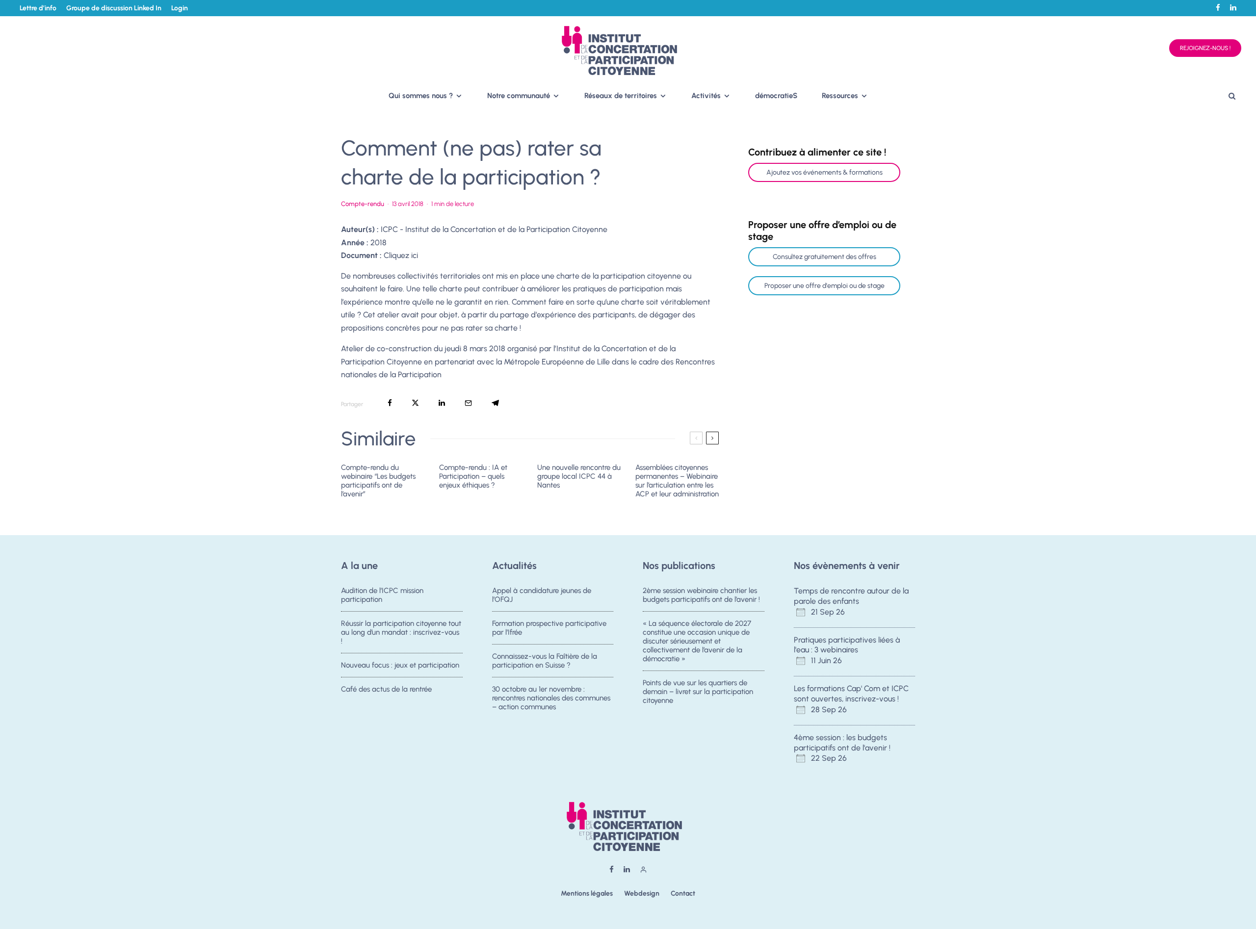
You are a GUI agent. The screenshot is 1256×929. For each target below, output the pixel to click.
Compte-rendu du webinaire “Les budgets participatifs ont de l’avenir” (378, 480)
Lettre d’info (38, 8)
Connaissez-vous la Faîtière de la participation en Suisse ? (544, 661)
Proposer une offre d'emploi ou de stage (824, 286)
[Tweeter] (415, 403)
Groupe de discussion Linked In (113, 8)
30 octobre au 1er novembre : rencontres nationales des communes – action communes (551, 698)
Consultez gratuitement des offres (824, 257)
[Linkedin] (1233, 7)
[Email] (468, 403)
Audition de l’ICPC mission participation (382, 595)
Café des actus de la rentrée (386, 689)
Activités (706, 95)
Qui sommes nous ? (421, 95)
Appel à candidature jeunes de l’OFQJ (541, 595)
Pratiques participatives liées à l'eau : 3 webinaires (847, 645)
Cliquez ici (401, 255)
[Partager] (390, 403)
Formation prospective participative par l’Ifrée (549, 628)
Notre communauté (518, 95)
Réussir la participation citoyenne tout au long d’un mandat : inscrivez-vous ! (401, 632)
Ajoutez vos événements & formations (824, 172)
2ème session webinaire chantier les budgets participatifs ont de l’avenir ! (701, 595)
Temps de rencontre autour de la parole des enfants (851, 596)
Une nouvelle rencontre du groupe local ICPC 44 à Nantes (579, 476)
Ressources (840, 95)
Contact (683, 893)
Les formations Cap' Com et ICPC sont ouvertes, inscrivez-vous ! (851, 693)
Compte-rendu (362, 203)
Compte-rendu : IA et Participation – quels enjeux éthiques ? (473, 476)
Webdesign (641, 893)
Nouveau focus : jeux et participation (400, 665)
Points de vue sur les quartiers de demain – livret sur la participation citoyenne (698, 691)
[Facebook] (1218, 7)
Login (179, 8)
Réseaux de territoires (620, 95)
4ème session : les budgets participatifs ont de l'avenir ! (842, 742)
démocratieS (776, 95)
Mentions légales (587, 893)
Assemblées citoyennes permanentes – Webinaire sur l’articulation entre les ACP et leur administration (677, 480)
